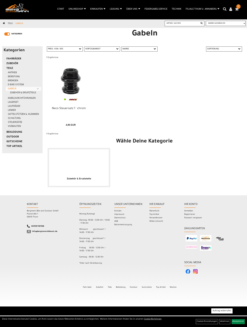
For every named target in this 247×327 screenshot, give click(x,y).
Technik (176, 9)
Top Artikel (14, 146)
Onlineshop (75, 9)
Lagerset (13, 102)
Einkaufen (96, 9)
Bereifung (14, 76)
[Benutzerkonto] (231, 9)
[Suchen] (201, 23)
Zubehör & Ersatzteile (23, 93)
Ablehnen (224, 321)
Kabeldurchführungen (22, 98)
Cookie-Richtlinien (153, 319)
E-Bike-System (16, 85)
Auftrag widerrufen (222, 311)
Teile (10, 24)
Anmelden (188, 211)
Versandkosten (155, 218)
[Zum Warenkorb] (236, 10)
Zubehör (12, 63)
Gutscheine (14, 141)
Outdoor (12, 137)
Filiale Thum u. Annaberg (201, 9)
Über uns (132, 9)
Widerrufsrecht (156, 221)
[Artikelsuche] (224, 10)
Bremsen (13, 80)
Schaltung (14, 118)
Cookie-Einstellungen (207, 321)
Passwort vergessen (193, 218)
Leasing (114, 9)
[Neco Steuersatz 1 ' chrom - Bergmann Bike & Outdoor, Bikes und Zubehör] (71, 81)
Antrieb (12, 72)
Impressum (119, 214)
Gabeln (19, 24)
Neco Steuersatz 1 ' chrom (69, 108)
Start (60, 9)
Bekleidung (14, 132)
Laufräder (14, 106)
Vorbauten (14, 126)
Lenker (12, 110)
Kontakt (117, 211)
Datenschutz (120, 218)
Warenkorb (154, 211)
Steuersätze (15, 122)
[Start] (4, 24)
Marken (173, 287)
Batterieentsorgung (123, 225)
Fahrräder (13, 59)
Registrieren (189, 214)
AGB (116, 221)
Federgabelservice (156, 9)
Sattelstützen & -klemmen (23, 114)
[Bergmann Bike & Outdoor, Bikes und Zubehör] (17, 8)
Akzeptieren (238, 321)
